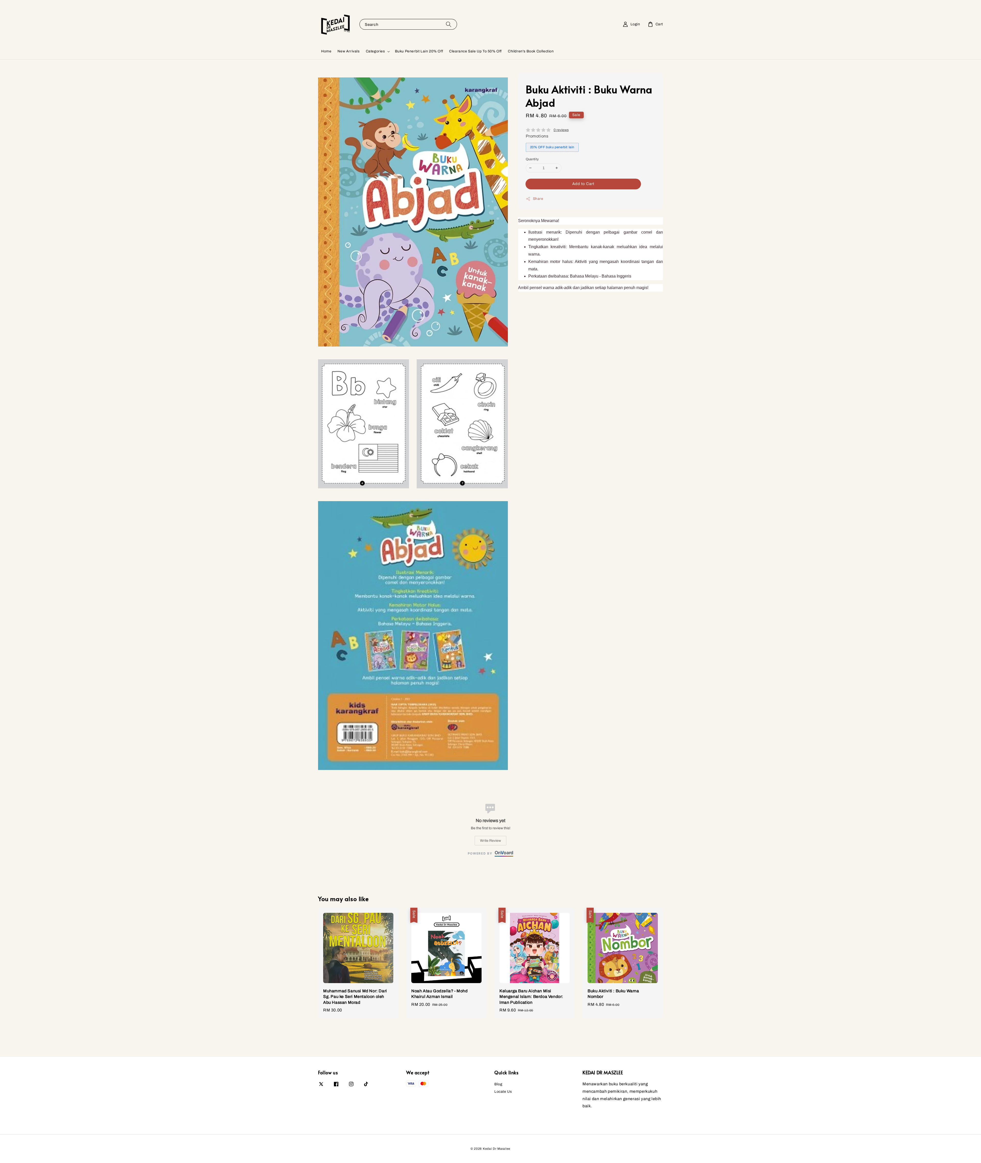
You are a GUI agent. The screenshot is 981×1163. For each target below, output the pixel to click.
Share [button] (538, 199)
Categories (375, 51)
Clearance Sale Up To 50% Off (475, 51)
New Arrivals (348, 51)
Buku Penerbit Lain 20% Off (419, 51)
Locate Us (503, 1091)
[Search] (448, 24)
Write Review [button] (490, 841)
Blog (498, 1084)
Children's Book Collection (531, 51)
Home (326, 51)
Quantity (532, 159)
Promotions (537, 136)
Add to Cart (583, 184)
